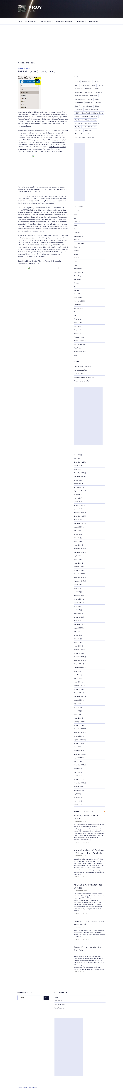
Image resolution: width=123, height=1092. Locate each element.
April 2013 (77, 714)
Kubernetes (78, 109)
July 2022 (77, 469)
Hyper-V (77, 106)
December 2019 (79, 512)
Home (20, 21)
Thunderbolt (77, 304)
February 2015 (78, 649)
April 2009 (77, 776)
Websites (78, 127)
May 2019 (77, 538)
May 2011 (77, 747)
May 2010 (77, 761)
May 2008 (77, 801)
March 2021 (77, 483)
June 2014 (77, 675)
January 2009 (78, 779)
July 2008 (77, 794)
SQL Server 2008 (79, 301)
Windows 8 (77, 333)
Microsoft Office (79, 272)
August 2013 (78, 700)
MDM (75, 265)
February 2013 (78, 722)
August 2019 (78, 527)
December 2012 (79, 729)
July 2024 (77, 458)
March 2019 (77, 545)
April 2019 (77, 541)
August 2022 (78, 465)
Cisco (75, 225)
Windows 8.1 (92, 127)
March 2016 (77, 613)
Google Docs (89, 102)
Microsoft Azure (46, 21)
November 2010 (79, 754)
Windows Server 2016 (80, 344)
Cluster (97, 89)
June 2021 (77, 480)
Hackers (98, 102)
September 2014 (79, 667)
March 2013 (77, 718)
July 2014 (77, 671)
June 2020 (77, 494)
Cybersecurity (89, 92)
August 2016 (78, 602)
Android (77, 82)
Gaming (76, 250)
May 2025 (77, 455)
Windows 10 (78, 130)
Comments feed (59, 1004)
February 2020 (78, 505)
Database (99, 92)
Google (97, 99)
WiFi (84, 127)
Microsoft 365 (85, 113)
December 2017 (79, 574)
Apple (75, 214)
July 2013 (77, 703)
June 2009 (77, 768)
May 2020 (77, 498)
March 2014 (77, 682)
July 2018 (77, 556)
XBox (75, 355)
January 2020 (78, 509)
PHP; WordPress (97, 113)
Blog (93, 85)
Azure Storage (85, 85)
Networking (80, 21)
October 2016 (78, 599)
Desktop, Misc (93, 21)
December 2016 (79, 595)
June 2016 (77, 606)
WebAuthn (96, 123)
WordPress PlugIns (80, 351)
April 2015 (77, 642)
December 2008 (79, 783)
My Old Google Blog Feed (83, 811)
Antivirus (96, 82)
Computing (77, 232)
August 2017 (78, 584)
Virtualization (78, 319)
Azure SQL (77, 222)
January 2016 (78, 617)
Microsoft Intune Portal (81, 370)
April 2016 (77, 610)
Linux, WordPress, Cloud (64, 21)
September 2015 (79, 624)
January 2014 (78, 689)
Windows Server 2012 (80, 341)
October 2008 (78, 786)
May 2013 (77, 711)
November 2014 (79, 660)
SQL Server (94, 116)
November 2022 (79, 462)
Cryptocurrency (78, 236)
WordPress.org (59, 1008)
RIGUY (35, 7)
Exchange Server (80, 99)
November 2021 (79, 473)
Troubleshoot (79, 120)
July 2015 (77, 631)
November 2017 (79, 577)
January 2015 (78, 653)
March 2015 (77, 646)
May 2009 (77, 772)
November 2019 (79, 516)
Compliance (78, 92)
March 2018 (77, 563)
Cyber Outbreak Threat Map (82, 366)
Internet (76, 258)
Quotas (77, 116)
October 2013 (78, 693)
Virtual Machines (90, 120)
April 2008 (77, 804)
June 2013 (77, 707)
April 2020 (77, 502)
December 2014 (79, 657)
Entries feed (58, 1001)
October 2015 (78, 621)
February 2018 (78, 566)
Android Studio (86, 82)
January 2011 (78, 750)
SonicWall (85, 116)
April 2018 (77, 559)
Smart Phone (78, 297)
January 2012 (78, 743)
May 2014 (77, 678)
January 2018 (78, 570)
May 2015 (77, 639)
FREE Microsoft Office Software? (37, 71)
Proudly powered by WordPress (27, 1087)
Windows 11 (88, 130)
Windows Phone (80, 137)
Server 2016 (77, 294)
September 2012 (79, 740)
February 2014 (78, 685)
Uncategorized (78, 308)
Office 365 (77, 279)
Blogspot (100, 85)
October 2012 (78, 736)
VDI (75, 315)
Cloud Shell (88, 89)
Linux (75, 261)
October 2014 (78, 664)
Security (76, 290)
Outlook (76, 283)
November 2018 (79, 548)
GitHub (90, 99)
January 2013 (78, 725)
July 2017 (76, 588)
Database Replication (81, 95)
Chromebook (79, 89)
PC (75, 286)
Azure (76, 85)
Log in (56, 997)
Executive (77, 247)
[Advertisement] (61, 39)
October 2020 (78, 487)
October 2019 (78, 520)
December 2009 (79, 765)
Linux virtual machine (91, 109)
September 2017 (79, 581)
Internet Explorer (87, 106)
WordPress (90, 137)
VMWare (88, 123)
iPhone (97, 106)
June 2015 (77, 635)
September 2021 (79, 476)
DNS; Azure (93, 95)
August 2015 (78, 628)
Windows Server (30, 21)
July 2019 (77, 530)
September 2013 (79, 696)
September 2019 (79, 523)
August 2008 (78, 790)
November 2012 (79, 732)
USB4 (75, 312)
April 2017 (77, 592)
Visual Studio (79, 123)
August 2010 (78, 758)
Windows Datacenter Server (83, 134)
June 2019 (77, 534)
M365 (77, 113)
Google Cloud (79, 102)
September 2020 (79, 491)
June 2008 (77, 797)
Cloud (75, 229)
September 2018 (79, 552)
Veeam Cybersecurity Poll (81, 381)
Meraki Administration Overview (84, 377)
